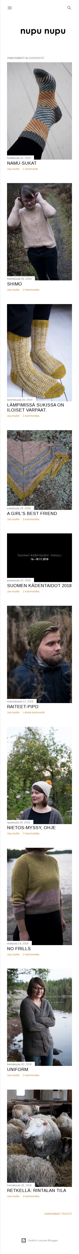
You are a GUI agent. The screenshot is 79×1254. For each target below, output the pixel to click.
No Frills (19, 948)
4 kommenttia (31, 1196)
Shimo (14, 283)
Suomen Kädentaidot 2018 (39, 585)
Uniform (17, 1069)
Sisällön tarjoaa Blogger (43, 1240)
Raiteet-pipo (22, 706)
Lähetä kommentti (34, 712)
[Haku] (69, 7)
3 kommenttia (31, 289)
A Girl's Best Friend (32, 513)
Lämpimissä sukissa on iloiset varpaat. (35, 407)
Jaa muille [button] (13, 169)
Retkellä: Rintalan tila (36, 1190)
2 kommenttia (31, 415)
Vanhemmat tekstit (58, 1213)
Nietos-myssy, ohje (31, 827)
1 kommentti (30, 169)
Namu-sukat (22, 163)
